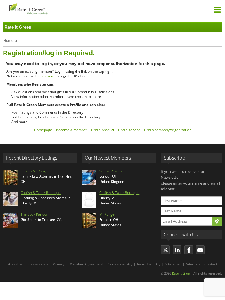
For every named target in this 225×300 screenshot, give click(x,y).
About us (15, 264)
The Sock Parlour (34, 214)
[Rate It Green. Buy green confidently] (58, 8)
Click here (46, 76)
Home (8, 41)
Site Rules (173, 264)
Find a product (102, 130)
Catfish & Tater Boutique (41, 192)
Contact (210, 264)
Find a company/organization (167, 130)
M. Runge (107, 214)
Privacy (58, 264)
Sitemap (193, 264)
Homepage (43, 130)
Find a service (129, 130)
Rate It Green (182, 273)
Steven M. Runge (34, 170)
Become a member (71, 130)
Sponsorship (38, 264)
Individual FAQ (148, 264)
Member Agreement (86, 264)
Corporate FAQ (120, 264)
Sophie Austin (110, 170)
